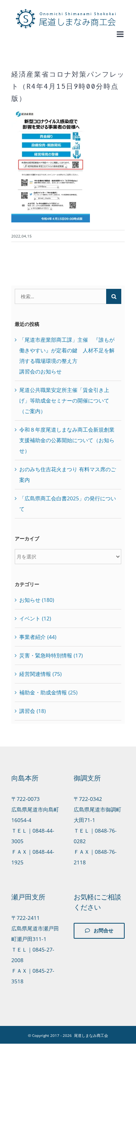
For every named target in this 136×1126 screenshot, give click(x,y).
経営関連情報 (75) (40, 673)
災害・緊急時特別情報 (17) (51, 655)
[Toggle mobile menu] (121, 34)
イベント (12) (35, 618)
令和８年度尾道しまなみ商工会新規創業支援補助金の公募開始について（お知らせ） (66, 440)
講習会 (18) (32, 710)
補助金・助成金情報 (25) (48, 692)
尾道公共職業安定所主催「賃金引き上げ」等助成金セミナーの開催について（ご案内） (64, 400)
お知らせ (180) (36, 599)
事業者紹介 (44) (37, 636)
